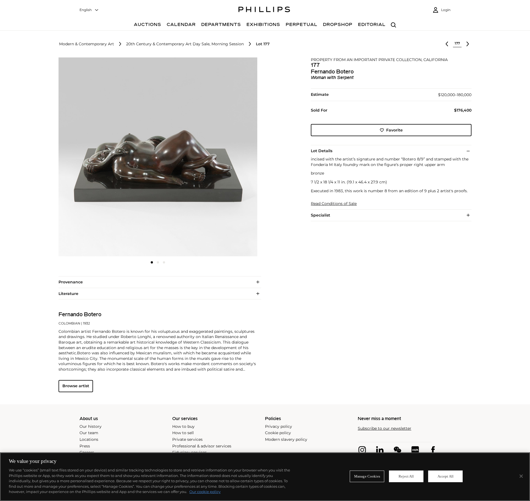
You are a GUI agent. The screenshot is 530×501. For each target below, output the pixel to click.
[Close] (521, 476)
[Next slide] (224, 157)
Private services (187, 439)
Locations (89, 439)
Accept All (446, 476)
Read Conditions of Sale (334, 203)
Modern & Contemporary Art (86, 44)
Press (85, 446)
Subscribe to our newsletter (384, 428)
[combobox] (89, 10)
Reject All (406, 476)
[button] (156, 156)
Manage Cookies (367, 476)
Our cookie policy (205, 491)
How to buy (183, 426)
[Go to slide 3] (164, 262)
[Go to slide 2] (158, 262)
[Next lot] (467, 44)
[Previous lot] (447, 44)
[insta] (362, 449)
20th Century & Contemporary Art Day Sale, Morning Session (185, 44)
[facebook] (432, 449)
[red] (415, 449)
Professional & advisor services (201, 446)
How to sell (183, 432)
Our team (89, 432)
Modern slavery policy (286, 439)
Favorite (394, 130)
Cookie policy (278, 432)
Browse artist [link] (75, 385)
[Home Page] (264, 10)
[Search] (393, 25)
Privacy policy (278, 426)
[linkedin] (379, 449)
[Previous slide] (92, 157)
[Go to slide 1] (151, 262)
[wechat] (397, 449)
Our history (91, 426)
